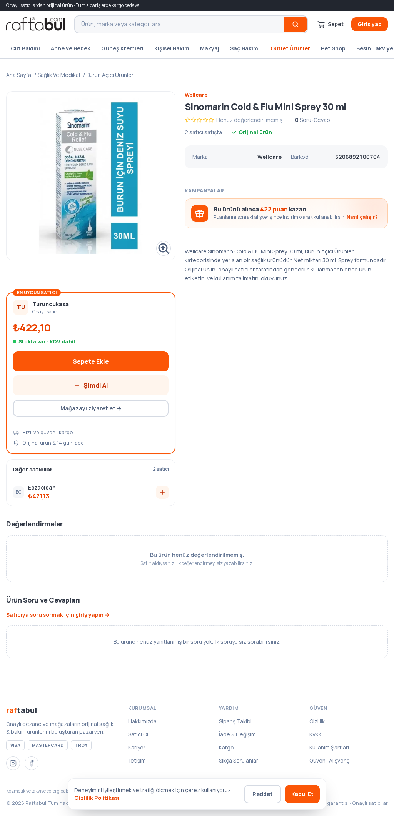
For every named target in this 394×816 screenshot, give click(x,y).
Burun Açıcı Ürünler (110, 74)
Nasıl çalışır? (362, 217)
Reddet (262, 794)
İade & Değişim (237, 734)
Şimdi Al (95, 385)
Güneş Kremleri (122, 48)
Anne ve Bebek (70, 48)
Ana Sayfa (18, 74)
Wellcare (196, 94)
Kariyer (136, 747)
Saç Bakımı (245, 48)
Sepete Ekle (91, 361)
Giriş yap (369, 24)
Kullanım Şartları (329, 747)
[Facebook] (31, 763)
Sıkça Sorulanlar (238, 760)
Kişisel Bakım (171, 48)
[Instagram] (13, 763)
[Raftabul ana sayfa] (35, 24)
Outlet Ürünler (290, 48)
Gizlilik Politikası (96, 797)
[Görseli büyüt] (90, 175)
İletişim (137, 760)
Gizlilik (317, 721)
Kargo (226, 747)
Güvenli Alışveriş (329, 760)
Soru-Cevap (312, 119)
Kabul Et (302, 794)
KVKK (315, 734)
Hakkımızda (142, 721)
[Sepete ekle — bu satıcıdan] (162, 492)
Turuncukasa (50, 304)
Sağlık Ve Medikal (59, 74)
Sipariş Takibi (235, 721)
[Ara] (295, 24)
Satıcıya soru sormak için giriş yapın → (58, 614)
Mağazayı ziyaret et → (91, 408)
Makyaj (209, 48)
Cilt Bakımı (25, 48)
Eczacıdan (42, 487)
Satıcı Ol (138, 734)
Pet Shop (333, 48)
